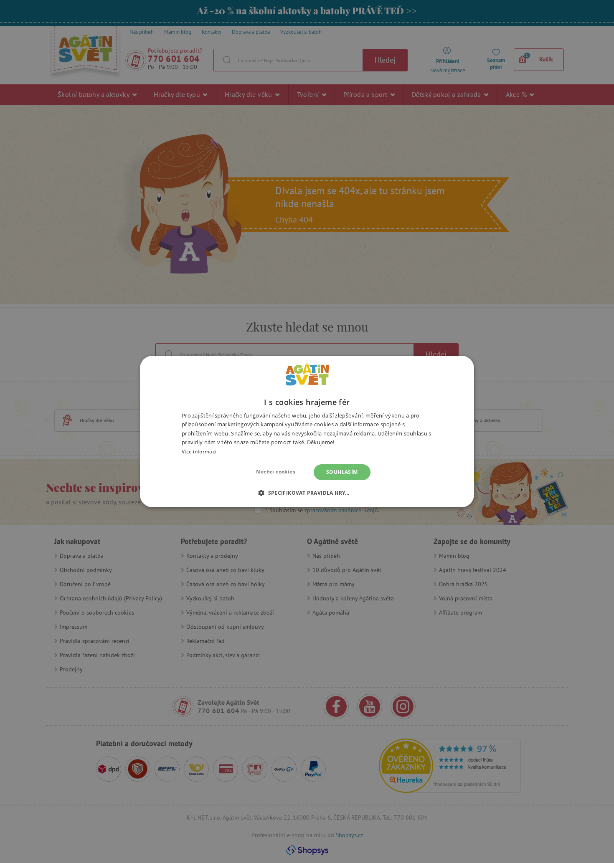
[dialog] (307, 431)
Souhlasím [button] (342, 472)
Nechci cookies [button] (275, 471)
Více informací (199, 451)
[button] (307, 492)
